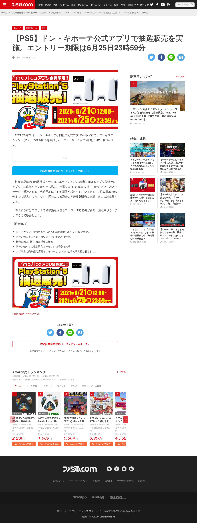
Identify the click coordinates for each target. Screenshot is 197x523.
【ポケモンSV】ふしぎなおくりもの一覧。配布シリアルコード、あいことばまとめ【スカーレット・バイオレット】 (172, 234)
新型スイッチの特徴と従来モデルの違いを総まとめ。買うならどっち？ (142, 197)
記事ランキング (141, 76)
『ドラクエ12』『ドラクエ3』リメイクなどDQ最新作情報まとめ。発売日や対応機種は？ (142, 234)
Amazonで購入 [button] (25, 443)
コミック (61, 385)
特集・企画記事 (128, 4)
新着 (40, 4)
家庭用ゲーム (56, 12)
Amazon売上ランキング (29, 372)
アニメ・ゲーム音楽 (91, 385)
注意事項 (108, 480)
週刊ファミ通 (146, 4)
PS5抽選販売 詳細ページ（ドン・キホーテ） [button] (65, 171)
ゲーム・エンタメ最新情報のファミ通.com (19, 12)
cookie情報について (125, 480)
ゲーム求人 (95, 4)
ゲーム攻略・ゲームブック (39, 385)
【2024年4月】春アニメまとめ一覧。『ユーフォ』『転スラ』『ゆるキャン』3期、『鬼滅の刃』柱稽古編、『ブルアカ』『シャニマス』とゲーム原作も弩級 (172, 199)
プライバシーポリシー (78, 480)
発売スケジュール (79, 4)
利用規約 (96, 480)
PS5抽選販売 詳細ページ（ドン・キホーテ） (65, 344)
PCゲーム (64, 4)
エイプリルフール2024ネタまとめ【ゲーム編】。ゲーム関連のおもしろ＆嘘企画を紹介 (142, 164)
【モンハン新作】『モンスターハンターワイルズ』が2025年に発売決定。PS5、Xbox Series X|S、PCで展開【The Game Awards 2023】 (153, 114)
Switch (48, 4)
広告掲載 (141, 480)
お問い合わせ (58, 480)
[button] (125, 419)
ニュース (107, 4)
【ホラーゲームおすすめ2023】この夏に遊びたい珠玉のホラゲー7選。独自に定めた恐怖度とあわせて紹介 (172, 164)
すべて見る (121, 372)
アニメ (73, 385)
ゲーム (18, 385)
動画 (116, 4)
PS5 (55, 4)
